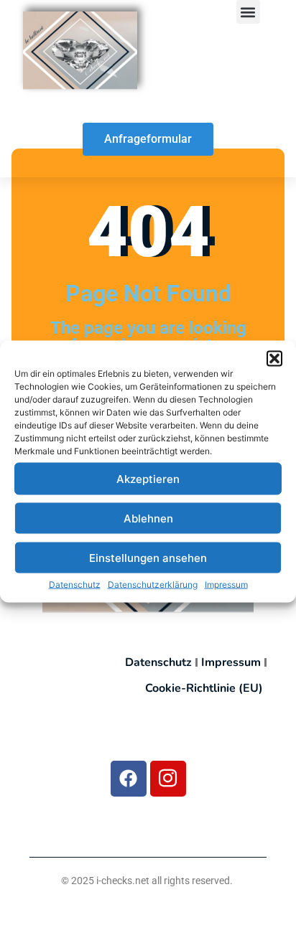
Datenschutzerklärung (153, 584)
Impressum (226, 584)
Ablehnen (148, 518)
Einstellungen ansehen (148, 557)
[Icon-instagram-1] (168, 779)
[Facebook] (129, 779)
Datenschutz (75, 584)
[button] (274, 359)
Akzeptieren (148, 478)
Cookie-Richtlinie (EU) (204, 688)
